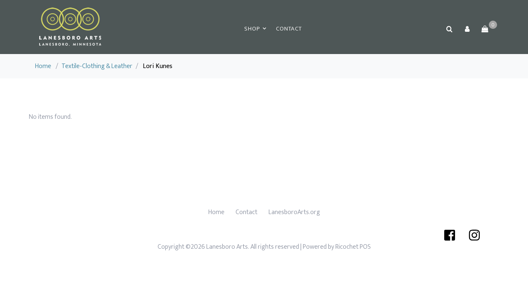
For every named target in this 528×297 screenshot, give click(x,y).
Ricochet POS (353, 246)
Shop (251, 29)
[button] (467, 29)
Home (43, 66)
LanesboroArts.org (294, 212)
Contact (289, 29)
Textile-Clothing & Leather (96, 66)
